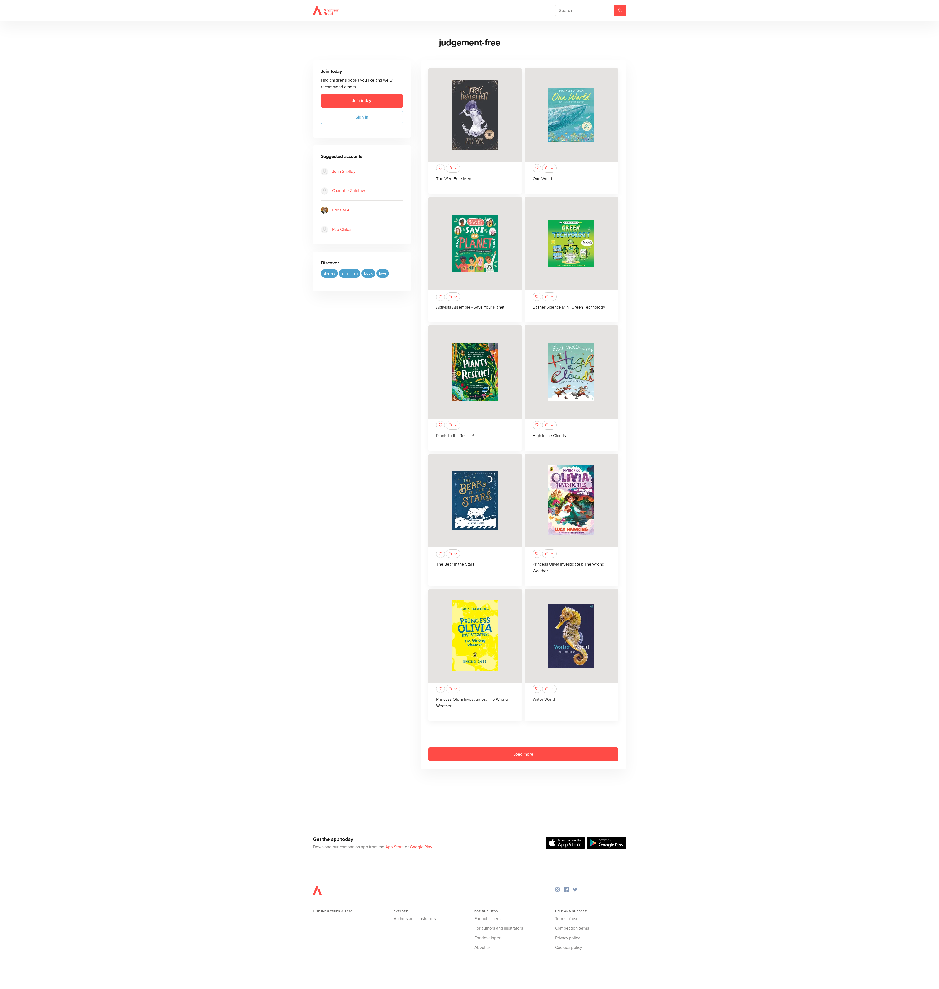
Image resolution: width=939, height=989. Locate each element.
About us (482, 947)
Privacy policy (567, 938)
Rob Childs (341, 229)
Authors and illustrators (415, 918)
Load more (523, 754)
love (382, 273)
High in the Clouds (549, 435)
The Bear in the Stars (455, 564)
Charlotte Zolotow (348, 191)
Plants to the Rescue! (455, 435)
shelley (329, 273)
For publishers (487, 918)
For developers (488, 938)
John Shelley (343, 171)
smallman (350, 273)
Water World (544, 699)
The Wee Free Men (453, 178)
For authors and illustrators (498, 928)
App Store (394, 847)
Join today (361, 100)
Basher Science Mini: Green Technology (569, 307)
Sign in (362, 117)
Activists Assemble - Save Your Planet (470, 307)
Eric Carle (341, 210)
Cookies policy (568, 947)
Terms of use (567, 918)
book (368, 273)
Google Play (421, 847)
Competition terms (572, 928)
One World (542, 178)
